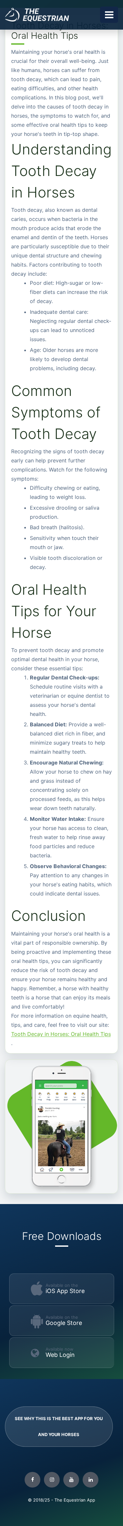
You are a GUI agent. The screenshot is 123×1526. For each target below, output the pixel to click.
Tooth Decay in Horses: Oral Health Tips (61, 1034)
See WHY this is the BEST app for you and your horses (59, 1426)
